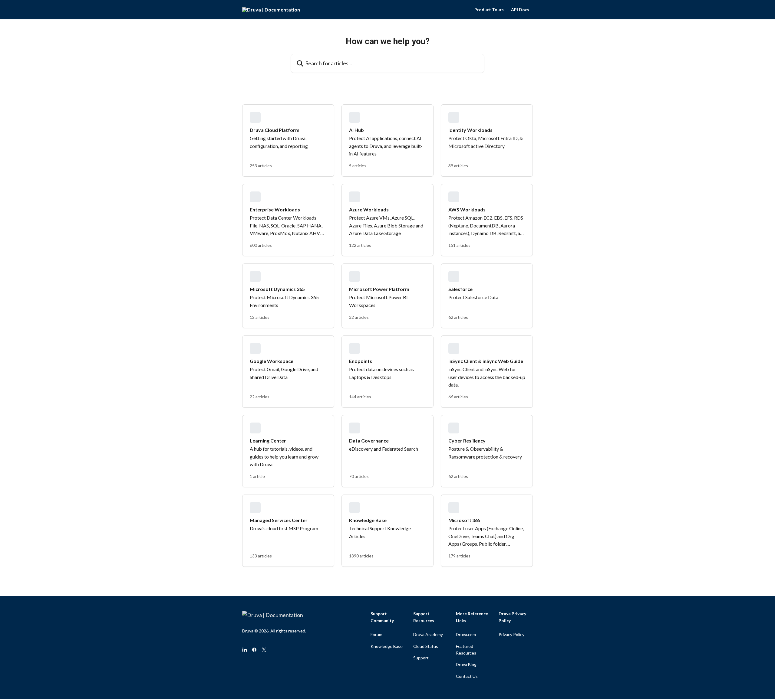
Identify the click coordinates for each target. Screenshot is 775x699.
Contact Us (467, 676)
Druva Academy (428, 634)
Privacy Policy (511, 634)
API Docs (520, 10)
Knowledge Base (387, 646)
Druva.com (466, 634)
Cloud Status (425, 646)
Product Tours (489, 10)
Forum (376, 634)
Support (421, 657)
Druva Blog (466, 664)
